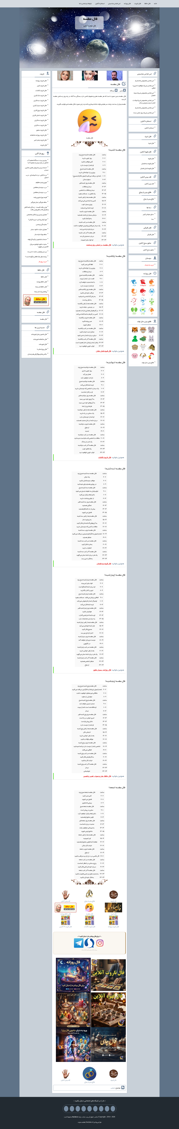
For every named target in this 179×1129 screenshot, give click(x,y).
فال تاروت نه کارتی (40, 120)
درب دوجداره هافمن (40, 187)
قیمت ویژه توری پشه (40, 197)
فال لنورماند (43, 344)
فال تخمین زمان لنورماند (39, 334)
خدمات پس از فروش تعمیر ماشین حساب (36, 169)
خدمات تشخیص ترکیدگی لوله (37, 239)
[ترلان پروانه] (90, 76)
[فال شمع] (73, 1010)
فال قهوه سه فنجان (147, 163)
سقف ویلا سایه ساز (40, 234)
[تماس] (89, 1109)
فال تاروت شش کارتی (40, 115)
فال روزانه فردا (42, 349)
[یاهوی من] (113, 1109)
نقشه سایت (81, 1122)
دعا (152, 219)
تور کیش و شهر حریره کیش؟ (37, 219)
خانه (155, 3)
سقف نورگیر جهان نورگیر (39, 202)
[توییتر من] (83, 1109)
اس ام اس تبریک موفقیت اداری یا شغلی (144, 87)
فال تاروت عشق (41, 130)
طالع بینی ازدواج (148, 199)
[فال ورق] (73, 1045)
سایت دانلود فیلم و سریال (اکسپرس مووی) (39, 245)
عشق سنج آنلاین (148, 249)
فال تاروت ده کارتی (40, 125)
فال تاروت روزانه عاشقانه (38, 135)
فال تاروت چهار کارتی (40, 105)
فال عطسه (90, 18)
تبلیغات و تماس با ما (85, 3)
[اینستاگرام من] (95, 1109)
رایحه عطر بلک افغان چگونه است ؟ (36, 256)
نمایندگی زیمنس (41, 224)
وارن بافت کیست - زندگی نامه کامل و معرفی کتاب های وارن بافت (36, 208)
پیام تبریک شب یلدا (40, 291)
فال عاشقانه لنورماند (40, 339)
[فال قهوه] (108, 1010)
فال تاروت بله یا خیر (40, 140)
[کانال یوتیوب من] (72, 1109)
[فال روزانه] (73, 975)
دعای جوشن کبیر (148, 214)
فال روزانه (127, 3)
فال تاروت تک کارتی (40, 95)
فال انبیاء (151, 143)
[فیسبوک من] (101, 1109)
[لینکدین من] (66, 1109)
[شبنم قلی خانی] (65, 76)
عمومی (113, 1088)
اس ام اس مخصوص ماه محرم (144, 80)
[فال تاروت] (108, 975)
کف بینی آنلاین (149, 183)
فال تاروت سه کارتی (40, 100)
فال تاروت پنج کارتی (40, 110)
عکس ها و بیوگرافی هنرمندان (37, 354)
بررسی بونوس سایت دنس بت (37, 251)
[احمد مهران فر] (114, 76)
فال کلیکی (150, 234)
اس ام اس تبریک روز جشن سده (143, 112)
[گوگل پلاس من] (78, 1109)
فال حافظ (147, 3)
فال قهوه (151, 158)
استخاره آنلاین (99, 3)
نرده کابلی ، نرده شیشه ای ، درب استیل (37, 176)
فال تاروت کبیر (42, 85)
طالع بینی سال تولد (148, 362)
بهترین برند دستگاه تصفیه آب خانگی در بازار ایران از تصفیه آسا (37, 161)
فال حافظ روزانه (42, 281)
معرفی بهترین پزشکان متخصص (37, 214)
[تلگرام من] (107, 1109)
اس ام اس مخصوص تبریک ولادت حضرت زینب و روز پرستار (144, 101)
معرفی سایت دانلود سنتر (39, 229)
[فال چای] (108, 1045)
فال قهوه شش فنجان (147, 168)
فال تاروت (137, 3)
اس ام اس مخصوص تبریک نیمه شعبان (144, 94)
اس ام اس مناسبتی (114, 3)
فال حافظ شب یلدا (41, 286)
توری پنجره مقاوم (41, 182)
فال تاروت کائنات (41, 90)
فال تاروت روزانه (41, 80)
